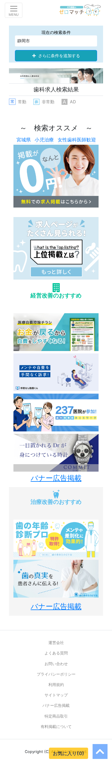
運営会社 (56, 642)
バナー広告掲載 (56, 705)
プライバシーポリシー (56, 674)
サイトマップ (56, 695)
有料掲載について (56, 726)
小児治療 (44, 140)
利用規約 (56, 684)
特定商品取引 (56, 716)
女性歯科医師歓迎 (77, 140)
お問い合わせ (56, 664)
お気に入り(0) (68, 753)
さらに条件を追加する (59, 55)
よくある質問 (56, 653)
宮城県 (23, 140)
